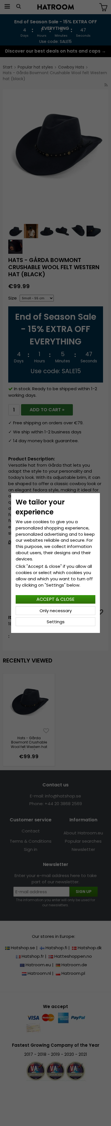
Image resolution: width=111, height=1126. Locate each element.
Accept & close (55, 599)
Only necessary (56, 611)
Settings (56, 622)
